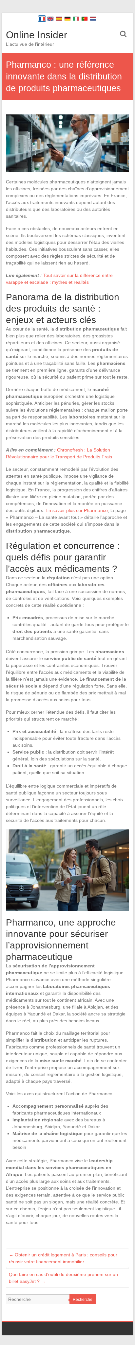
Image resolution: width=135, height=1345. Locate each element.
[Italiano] (76, 18)
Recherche (82, 1299)
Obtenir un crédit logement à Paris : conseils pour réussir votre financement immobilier (63, 1258)
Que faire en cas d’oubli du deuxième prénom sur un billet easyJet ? (63, 1278)
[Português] (84, 18)
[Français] (42, 18)
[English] (50, 18)
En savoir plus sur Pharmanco (77, 510)
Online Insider (36, 34)
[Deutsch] (67, 18)
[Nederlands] (93, 18)
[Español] (59, 18)
